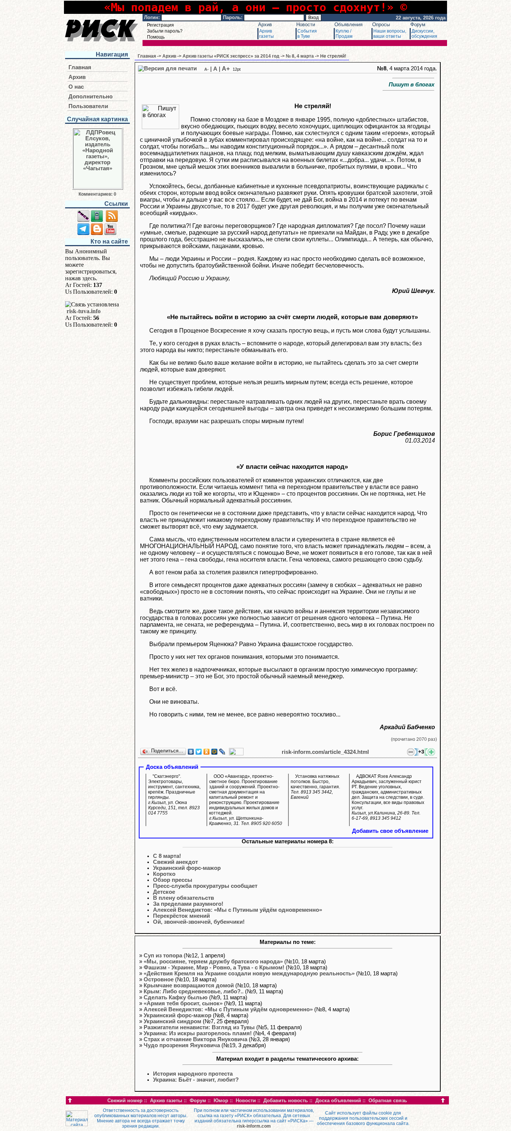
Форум (417, 24)
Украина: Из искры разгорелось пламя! (198, 1033)
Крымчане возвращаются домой (189, 985)
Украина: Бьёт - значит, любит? (196, 1080)
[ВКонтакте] (191, 751)
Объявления (348, 24)
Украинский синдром (172, 1021)
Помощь (156, 37)
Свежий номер (125, 1100)
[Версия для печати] (167, 68)
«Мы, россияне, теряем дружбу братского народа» (213, 962)
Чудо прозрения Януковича (182, 1045)
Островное (159, 979)
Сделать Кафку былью (176, 997)
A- (206, 69)
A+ (226, 68)
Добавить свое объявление (390, 831)
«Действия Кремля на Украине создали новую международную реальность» (249, 973)
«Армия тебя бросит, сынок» (183, 1003)
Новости (305, 24)
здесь (89, 278)
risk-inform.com (254, 1126)
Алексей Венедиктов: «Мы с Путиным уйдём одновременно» (228, 1009)
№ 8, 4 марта (300, 56)
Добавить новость (285, 1100)
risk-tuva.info (84, 311)
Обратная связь (387, 1100)
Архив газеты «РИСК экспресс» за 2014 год (231, 56)
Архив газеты (166, 1100)
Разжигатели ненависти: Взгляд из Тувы (199, 1027)
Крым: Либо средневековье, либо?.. (194, 991)
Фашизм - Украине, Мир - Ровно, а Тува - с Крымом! (214, 967)
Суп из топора (163, 956)
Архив (265, 24)
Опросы (381, 24)
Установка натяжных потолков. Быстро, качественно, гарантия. (315, 787)
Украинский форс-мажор (177, 1015)
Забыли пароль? (165, 31)
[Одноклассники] (207, 751)
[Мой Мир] (214, 751)
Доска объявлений (338, 1100)
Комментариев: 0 (97, 194)
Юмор (221, 1100)
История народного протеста (193, 1074)
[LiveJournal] (222, 751)
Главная (79, 67)
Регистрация (160, 25)
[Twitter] (199, 751)
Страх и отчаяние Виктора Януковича (195, 1039)
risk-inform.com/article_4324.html (325, 752)
